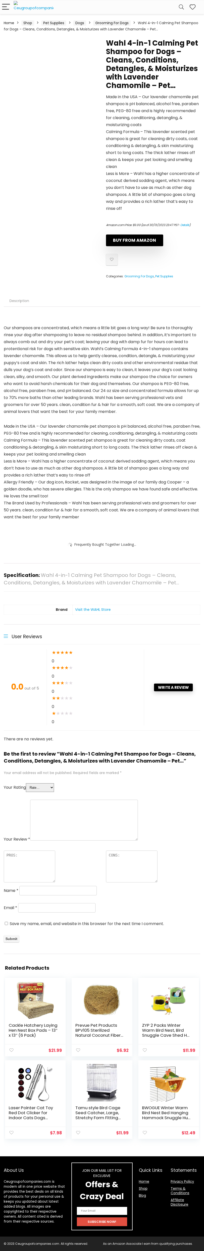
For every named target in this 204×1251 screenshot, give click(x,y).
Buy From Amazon (134, 240)
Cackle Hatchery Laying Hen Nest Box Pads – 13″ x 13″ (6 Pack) (33, 1030)
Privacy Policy (182, 1181)
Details (184, 225)
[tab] (19, 301)
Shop (27, 22)
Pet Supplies (53, 22)
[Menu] (6, 7)
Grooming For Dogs (112, 22)
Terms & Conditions (180, 1190)
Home (9, 22)
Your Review (17, 839)
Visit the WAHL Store (93, 609)
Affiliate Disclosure (179, 1202)
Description (19, 300)
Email (10, 908)
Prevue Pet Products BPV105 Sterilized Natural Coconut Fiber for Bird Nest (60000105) (98, 1035)
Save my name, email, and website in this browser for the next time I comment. (87, 924)
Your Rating (15, 787)
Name (11, 890)
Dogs (79, 22)
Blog (142, 1195)
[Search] (181, 7)
